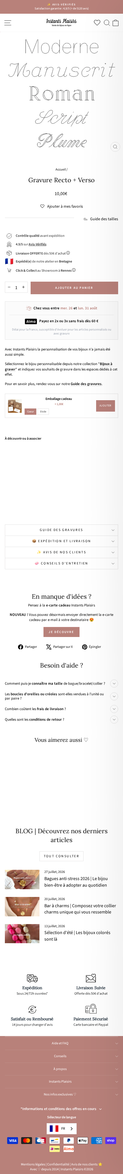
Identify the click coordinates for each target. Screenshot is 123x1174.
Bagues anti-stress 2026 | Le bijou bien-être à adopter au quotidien (76, 882)
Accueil (60, 169)
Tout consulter (62, 856)
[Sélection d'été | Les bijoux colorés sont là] (22, 933)
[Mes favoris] (98, 22)
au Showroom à (44, 270)
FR (63, 1128)
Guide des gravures (61, 530)
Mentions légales (33, 1164)
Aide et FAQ (60, 1043)
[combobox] (62, 1128)
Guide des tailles (104, 219)
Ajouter (106, 406)
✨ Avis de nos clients (61, 552)
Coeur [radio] (30, 412)
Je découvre (61, 632)
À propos (60, 1069)
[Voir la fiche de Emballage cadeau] (15, 406)
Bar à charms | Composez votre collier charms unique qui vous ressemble (80, 909)
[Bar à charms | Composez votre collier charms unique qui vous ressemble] (22, 906)
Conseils (60, 1056)
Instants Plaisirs (60, 1081)
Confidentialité (58, 1164)
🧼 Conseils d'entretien (61, 563)
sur (31, 244)
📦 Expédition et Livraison (61, 541)
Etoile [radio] (43, 412)
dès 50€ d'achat (41, 253)
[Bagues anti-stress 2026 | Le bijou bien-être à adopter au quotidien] (22, 879)
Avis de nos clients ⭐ (86, 1164)
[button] (61, 206)
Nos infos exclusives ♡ (60, 1094)
